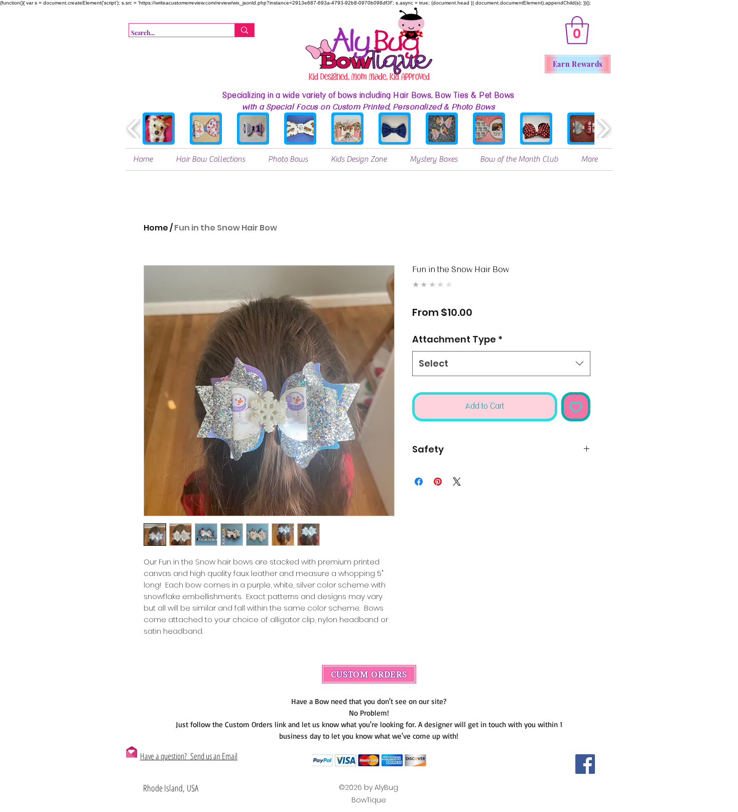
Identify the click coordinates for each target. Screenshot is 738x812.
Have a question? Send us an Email (188, 756)
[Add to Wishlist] (576, 407)
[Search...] (244, 30)
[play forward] (603, 128)
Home (156, 228)
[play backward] (133, 128)
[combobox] (501, 363)
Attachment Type (457, 339)
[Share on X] (457, 482)
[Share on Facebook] (419, 482)
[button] (577, 30)
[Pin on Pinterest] (438, 482)
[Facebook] (585, 764)
